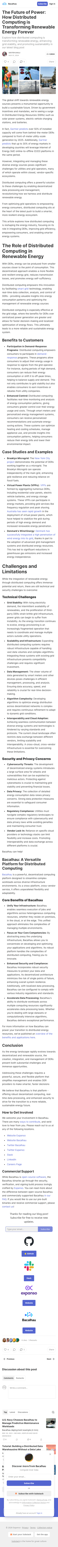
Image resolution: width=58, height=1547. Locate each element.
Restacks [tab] (20, 1378)
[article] (29, 1429)
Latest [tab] (12, 1412)
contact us (7, 1206)
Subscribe (42, 4)
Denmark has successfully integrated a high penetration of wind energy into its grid (31, 535)
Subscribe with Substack (30, 1493)
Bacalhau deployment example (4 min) (20, 1430)
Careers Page (14, 1164)
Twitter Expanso (15, 1150)
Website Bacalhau (16, 1140)
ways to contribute (30, 1121)
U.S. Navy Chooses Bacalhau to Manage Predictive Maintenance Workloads (20, 1423)
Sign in (52, 4)
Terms (33, 1527)
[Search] (53, 1412)
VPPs (43, 485)
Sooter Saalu (14, 53)
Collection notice (44, 1527)
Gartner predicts (19, 129)
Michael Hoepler (21, 1433)
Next (49, 1359)
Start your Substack (22, 1534)
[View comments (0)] (14, 61)
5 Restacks (33, 1340)
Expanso (18, 1188)
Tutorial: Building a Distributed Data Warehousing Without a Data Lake (22, 1448)
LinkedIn (11, 1159)
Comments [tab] (8, 1378)
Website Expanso (16, 1135)
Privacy (25, 1527)
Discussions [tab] (23, 1412)
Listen (52, 54)
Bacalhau (7, 874)
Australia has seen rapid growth (24, 511)
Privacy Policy (28, 1505)
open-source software (34, 1177)
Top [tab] (5, 1412)
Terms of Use (42, 1500)
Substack (16, 1541)
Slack (10, 1154)
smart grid (23, 288)
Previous (10, 1359)
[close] (50, 1454)
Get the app (42, 1534)
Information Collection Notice (34, 1502)
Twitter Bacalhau (16, 1145)
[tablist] (13, 1378)
